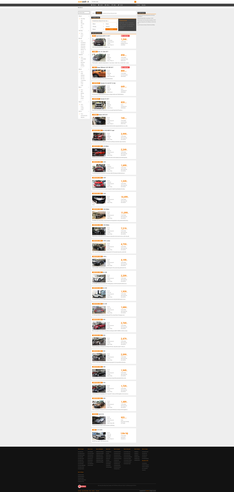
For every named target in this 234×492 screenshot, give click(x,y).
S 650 (99, 193)
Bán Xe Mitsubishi (99, 449)
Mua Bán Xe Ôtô (145, 460)
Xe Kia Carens (108, 455)
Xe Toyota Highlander (81, 465)
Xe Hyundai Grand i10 (117, 456)
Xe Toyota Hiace (81, 463)
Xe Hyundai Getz (117, 468)
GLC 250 (100, 288)
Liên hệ (93, 490)
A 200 (99, 177)
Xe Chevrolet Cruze (127, 451)
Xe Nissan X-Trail (81, 481)
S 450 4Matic (101, 225)
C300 (99, 367)
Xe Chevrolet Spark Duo (128, 456)
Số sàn (82, 106)
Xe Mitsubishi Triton (99, 458)
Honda (82, 27)
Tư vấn (121, 5)
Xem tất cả (81, 28)
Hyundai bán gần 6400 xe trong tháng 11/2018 (145, 18)
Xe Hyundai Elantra (117, 465)
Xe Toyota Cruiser (81, 467)
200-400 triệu (83, 44)
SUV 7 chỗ (82, 78)
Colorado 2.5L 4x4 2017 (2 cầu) (104, 83)
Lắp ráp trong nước (84, 115)
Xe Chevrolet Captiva (127, 458)
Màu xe (84, 87)
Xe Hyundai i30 (116, 460)
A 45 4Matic (101, 146)
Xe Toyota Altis (80, 456)
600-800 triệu (83, 47)
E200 (99, 351)
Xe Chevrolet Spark (127, 455)
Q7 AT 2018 (97, 430)
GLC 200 (100, 304)
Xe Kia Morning (108, 451)
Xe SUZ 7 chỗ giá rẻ (145, 466)
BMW (82, 22)
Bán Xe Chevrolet (127, 449)
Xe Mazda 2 (136, 451)
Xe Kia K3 (107, 453)
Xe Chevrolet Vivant (127, 463)
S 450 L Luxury (101, 240)
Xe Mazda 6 (136, 455)
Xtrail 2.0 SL (98, 414)
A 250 (99, 162)
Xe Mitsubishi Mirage (99, 461)
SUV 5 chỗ (82, 76)
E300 (99, 319)
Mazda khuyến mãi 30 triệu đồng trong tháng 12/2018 (146, 20)
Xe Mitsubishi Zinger (99, 460)
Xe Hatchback (144, 463)
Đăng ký (138, 5)
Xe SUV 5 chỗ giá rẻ (145, 464)
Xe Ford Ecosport (91, 453)
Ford (81, 25)
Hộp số (84, 101)
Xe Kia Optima (108, 463)
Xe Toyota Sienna (81, 468)
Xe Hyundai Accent (117, 453)
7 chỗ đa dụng (83, 80)
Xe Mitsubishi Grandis (100, 453)
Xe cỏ (120, 24)
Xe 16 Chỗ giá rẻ (145, 468)
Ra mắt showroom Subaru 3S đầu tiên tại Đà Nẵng (146, 24)
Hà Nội (82, 60)
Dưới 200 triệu (83, 42)
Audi (81, 20)
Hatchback (82, 75)
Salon (114, 5)
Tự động (82, 107)
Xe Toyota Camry (81, 458)
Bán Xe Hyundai (117, 449)
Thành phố (84, 54)
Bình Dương (83, 62)
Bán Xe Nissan (80, 472)
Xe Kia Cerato (108, 456)
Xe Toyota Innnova (81, 453)
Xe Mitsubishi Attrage (100, 451)
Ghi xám (82, 98)
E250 (99, 335)
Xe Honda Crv (144, 456)
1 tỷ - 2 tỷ (82, 51)
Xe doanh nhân (121, 22)
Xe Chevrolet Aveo (127, 453)
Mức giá (84, 38)
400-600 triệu (83, 46)
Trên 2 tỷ (82, 52)
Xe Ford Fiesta (90, 460)
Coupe (82, 85)
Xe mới (82, 34)
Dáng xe (84, 69)
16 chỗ (82, 83)
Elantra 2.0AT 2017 (100, 114)
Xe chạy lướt (124, 24)
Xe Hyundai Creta (117, 463)
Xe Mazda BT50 (137, 460)
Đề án (90, 490)
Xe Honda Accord (145, 451)
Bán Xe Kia (108, 449)
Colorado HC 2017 (101, 99)
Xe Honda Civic (144, 455)
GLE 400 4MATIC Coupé (103, 130)
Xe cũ (82, 36)
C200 (99, 398)
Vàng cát (82, 96)
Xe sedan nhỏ (131, 22)
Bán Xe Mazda (137, 449)
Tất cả (82, 33)
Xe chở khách (121, 27)
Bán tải (82, 82)
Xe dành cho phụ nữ (122, 26)
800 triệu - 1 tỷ (83, 49)
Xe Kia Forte (108, 458)
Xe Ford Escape (90, 456)
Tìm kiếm (111, 29)
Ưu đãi (101, 5)
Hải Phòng (82, 65)
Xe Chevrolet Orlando (127, 461)
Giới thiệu (79, 490)
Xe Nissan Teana (81, 478)
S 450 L (100, 256)
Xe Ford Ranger (90, 451)
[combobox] (98, 24)
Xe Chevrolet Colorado (128, 460)
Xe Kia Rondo (108, 465)
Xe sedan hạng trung (130, 24)
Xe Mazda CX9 (136, 458)
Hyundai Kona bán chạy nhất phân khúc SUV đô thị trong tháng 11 (146, 16)
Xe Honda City (144, 453)
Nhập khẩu (82, 117)
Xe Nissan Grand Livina (82, 479)
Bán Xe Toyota (81, 449)
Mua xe (94, 5)
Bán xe (107, 5)
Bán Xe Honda (144, 449)
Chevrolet (82, 23)
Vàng (82, 91)
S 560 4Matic (101, 209)
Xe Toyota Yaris (80, 460)
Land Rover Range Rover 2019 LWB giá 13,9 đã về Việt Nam (146, 22)
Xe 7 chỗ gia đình (130, 26)
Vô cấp (82, 109)
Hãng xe (84, 16)
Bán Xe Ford (90, 449)
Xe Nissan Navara (81, 476)
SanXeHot (147, 490)
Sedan (82, 73)
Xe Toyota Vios (80, 451)
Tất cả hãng (83, 18)
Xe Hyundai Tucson (117, 461)
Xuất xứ (84, 111)
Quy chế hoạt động (85, 490)
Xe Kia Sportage (109, 467)
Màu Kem (82, 93)
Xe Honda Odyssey (145, 458)
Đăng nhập (143, 5)
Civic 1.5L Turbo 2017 (100, 51)
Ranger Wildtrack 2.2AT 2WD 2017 (103, 67)
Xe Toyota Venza (81, 461)
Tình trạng (84, 30)
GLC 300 (100, 272)
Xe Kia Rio (108, 460)
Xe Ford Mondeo (90, 463)
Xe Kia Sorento (108, 461)
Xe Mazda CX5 (136, 456)
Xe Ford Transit (90, 465)
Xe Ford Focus (90, 458)
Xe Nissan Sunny (81, 474)
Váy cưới (97, 490)
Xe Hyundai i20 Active (117, 458)
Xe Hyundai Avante (117, 455)
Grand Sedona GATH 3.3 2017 (101, 36)
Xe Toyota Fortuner (81, 455)
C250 (99, 382)
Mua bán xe (80, 7)
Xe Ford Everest (90, 455)
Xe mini (126, 22)
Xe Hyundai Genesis (117, 467)
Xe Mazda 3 (136, 453)
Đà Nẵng (82, 64)
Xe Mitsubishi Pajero (99, 456)
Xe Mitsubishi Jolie (99, 455)
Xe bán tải (144, 470)
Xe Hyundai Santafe (117, 451)
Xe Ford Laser (90, 461)
